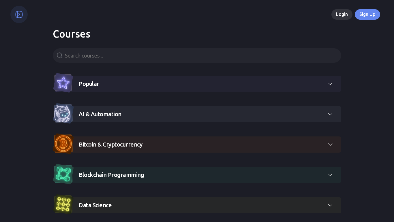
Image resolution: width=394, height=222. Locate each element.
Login (342, 14)
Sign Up (367, 14)
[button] (197, 83)
